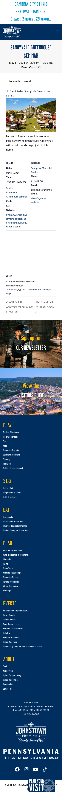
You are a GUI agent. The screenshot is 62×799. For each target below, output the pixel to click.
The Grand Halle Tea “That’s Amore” (44, 304)
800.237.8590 (42, 710)
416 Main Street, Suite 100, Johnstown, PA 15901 (31, 706)
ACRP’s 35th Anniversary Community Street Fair (19, 306)
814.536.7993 (26, 710)
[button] (57, 32)
